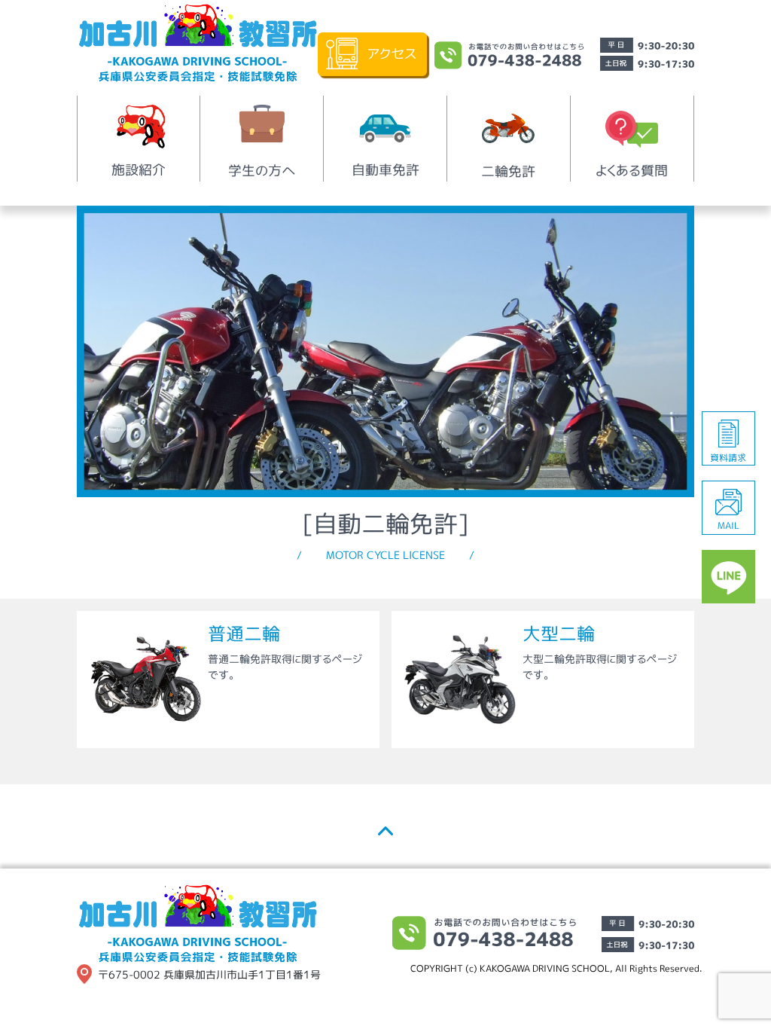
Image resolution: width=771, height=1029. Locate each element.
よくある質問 (632, 170)
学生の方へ (262, 170)
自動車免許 (385, 169)
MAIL (728, 525)
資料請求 (728, 457)
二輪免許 (508, 171)
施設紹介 (138, 169)
